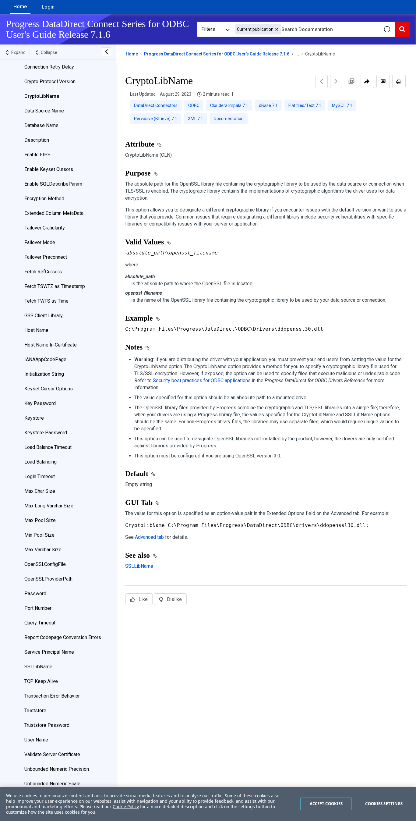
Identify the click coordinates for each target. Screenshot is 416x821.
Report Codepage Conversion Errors (62, 637)
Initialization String (44, 374)
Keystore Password (45, 432)
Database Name (41, 125)
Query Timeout (39, 623)
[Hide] (106, 51)
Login (48, 7)
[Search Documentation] (402, 29)
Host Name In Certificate (50, 345)
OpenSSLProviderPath (48, 579)
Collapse (49, 52)
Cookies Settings (384, 803)
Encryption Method (44, 198)
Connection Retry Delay (49, 67)
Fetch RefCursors (43, 272)
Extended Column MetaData (53, 213)
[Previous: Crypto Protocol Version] (321, 81)
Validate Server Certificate (52, 754)
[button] (276, 29)
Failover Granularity (44, 228)
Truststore (35, 710)
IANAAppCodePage (45, 359)
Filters (208, 29)
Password (35, 593)
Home (20, 6)
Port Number (37, 608)
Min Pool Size (39, 535)
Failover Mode (39, 242)
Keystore (34, 418)
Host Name (36, 330)
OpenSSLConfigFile (45, 564)
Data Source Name (44, 111)
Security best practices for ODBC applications (202, 380)
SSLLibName (38, 667)
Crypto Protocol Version (50, 81)
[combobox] (306, 29)
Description (36, 140)
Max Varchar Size (43, 550)
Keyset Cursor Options (48, 389)
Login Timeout (39, 476)
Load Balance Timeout (48, 447)
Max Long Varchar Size (48, 506)
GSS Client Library (43, 315)
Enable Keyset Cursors (48, 169)
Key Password (40, 403)
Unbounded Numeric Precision (56, 769)
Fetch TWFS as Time (46, 301)
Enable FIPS (37, 155)
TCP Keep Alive (41, 681)
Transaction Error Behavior (52, 696)
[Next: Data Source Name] (336, 81)
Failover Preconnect (45, 257)
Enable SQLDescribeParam (53, 184)
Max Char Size (39, 491)
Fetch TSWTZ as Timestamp (54, 286)
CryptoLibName (41, 96)
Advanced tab (149, 537)
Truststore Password (46, 725)
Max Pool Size (40, 520)
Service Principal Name (49, 652)
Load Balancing (40, 462)
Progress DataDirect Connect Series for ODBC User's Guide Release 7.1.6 (216, 54)
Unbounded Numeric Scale (52, 784)
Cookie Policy (126, 806)
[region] (208, 804)
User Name (36, 740)
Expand (18, 52)
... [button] (297, 54)
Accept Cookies (326, 803)
